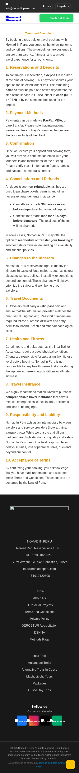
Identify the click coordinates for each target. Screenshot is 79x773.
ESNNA (39, 632)
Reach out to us (59, 17)
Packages (39, 683)
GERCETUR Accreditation (39, 625)
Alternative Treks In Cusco (39, 669)
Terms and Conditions (39, 612)
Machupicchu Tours (39, 676)
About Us (39, 598)
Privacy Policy (39, 618)
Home (39, 591)
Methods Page (39, 639)
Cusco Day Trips (39, 690)
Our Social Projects (39, 605)
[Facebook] (22, 720)
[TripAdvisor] (57, 720)
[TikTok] (45, 720)
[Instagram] (33, 720)
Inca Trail (39, 655)
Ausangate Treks (39, 662)
